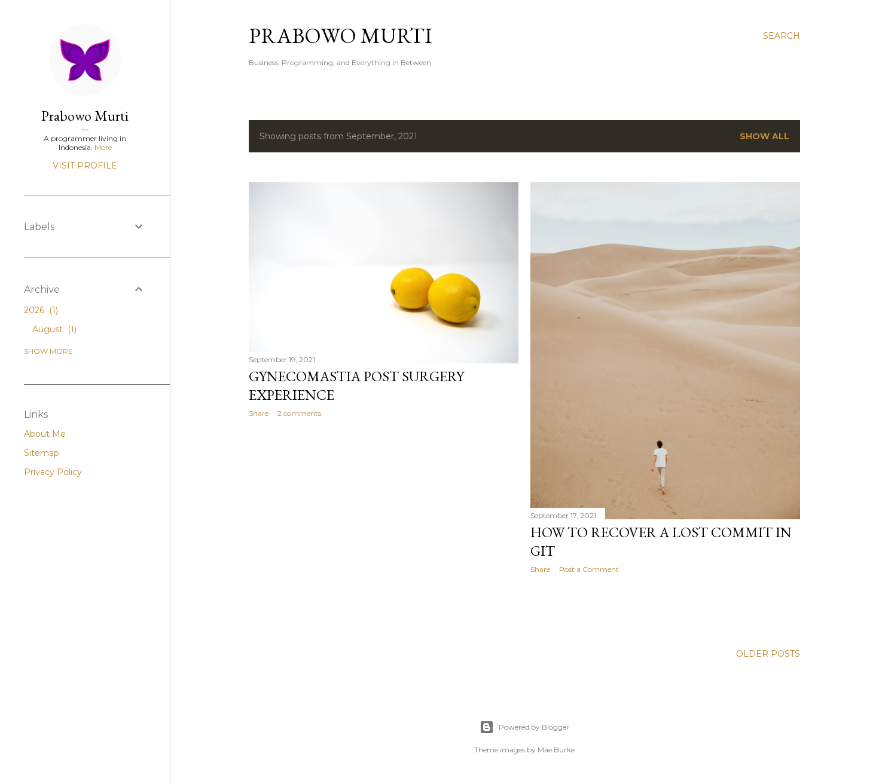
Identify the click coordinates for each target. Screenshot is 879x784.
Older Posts (768, 653)
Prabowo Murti (340, 36)
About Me (45, 433)
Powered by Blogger (534, 726)
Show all (764, 136)
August (53, 329)
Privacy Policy (53, 472)
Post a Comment (589, 569)
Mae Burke (556, 749)
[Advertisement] (383, 531)
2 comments (299, 413)
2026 (40, 310)
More (103, 147)
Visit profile (85, 165)
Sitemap (41, 453)
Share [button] (258, 413)
